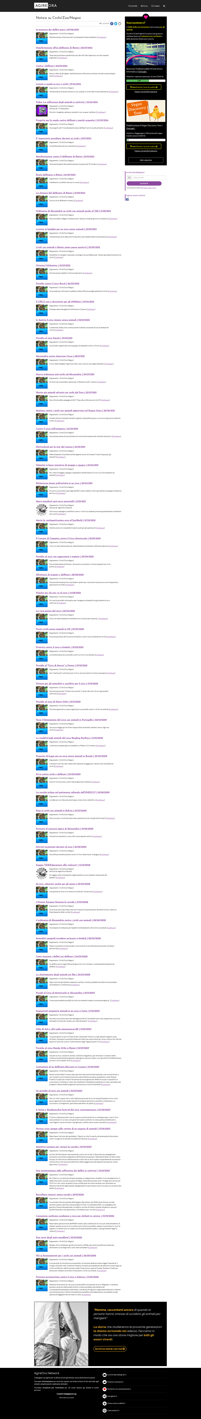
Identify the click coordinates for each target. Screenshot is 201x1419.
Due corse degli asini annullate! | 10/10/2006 (59, 1238)
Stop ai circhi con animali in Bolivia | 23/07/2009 (61, 811)
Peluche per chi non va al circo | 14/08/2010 (58, 593)
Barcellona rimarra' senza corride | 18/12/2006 (60, 1195)
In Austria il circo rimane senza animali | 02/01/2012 (63, 320)
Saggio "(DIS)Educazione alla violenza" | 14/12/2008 (63, 865)
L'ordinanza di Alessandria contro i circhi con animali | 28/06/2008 (71, 920)
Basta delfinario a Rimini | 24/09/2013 (56, 175)
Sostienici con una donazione (118, 1389)
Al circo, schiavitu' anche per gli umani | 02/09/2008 (63, 884)
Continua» (102, 37)
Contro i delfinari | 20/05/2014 (51, 66)
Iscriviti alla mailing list (116, 1375)
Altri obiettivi (146, 160)
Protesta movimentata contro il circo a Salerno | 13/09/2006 (67, 1277)
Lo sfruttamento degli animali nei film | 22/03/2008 (63, 975)
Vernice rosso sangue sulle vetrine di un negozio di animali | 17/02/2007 (73, 1129)
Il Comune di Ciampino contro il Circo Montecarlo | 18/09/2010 (68, 539)
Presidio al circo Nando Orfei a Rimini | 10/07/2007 (62, 1048)
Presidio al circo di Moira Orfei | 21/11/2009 (58, 702)
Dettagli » (142, 71)
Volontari (132, 6)
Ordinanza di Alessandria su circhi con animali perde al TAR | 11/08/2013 (73, 211)
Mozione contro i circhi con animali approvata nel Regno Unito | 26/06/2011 (75, 411)
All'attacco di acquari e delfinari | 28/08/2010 (60, 575)
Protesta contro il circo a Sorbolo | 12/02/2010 (60, 647)
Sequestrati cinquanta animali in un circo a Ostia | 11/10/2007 (68, 1011)
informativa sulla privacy (148, 188)
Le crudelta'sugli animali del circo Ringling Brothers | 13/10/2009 (69, 738)
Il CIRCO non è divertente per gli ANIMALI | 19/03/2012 (65, 302)
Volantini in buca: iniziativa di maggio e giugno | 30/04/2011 (67, 465)
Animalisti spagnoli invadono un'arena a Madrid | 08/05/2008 (68, 938)
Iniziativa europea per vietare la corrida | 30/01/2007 (64, 1147)
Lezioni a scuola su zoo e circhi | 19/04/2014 (58, 84)
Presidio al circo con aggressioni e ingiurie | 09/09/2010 (65, 557)
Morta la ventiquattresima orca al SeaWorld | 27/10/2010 (65, 520)
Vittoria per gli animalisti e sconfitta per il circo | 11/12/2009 (67, 684)
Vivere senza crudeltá (115, 1403)
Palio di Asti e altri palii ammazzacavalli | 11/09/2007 (63, 1029)
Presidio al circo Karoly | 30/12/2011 (54, 338)
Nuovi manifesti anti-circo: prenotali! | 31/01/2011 (61, 501)
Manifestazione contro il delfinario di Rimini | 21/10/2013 (65, 157)
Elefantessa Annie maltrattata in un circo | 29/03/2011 (64, 483)
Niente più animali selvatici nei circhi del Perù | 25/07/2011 (66, 393)
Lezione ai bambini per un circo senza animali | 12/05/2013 (66, 229)
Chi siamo (155, 6)
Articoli (144, 6)
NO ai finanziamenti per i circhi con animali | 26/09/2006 (66, 1256)
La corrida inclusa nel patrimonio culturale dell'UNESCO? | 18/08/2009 (73, 792)
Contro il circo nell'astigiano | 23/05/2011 (57, 429)
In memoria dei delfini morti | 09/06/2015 (57, 30)
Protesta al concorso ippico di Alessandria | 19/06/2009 (64, 829)
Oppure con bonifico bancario (146, 92)
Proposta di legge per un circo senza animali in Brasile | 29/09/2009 (71, 756)
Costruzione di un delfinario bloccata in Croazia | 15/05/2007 (67, 1067)
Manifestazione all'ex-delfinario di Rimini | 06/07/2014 (64, 48)
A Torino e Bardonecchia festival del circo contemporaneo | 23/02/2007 (73, 1110)
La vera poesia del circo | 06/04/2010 (55, 611)
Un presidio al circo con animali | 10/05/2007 (59, 1091)
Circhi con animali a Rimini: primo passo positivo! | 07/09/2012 (68, 247)
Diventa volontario (114, 1382)
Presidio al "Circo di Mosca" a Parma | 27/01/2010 (61, 666)
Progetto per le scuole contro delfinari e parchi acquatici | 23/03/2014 (72, 120)
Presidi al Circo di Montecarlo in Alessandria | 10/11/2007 (65, 993)
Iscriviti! (143, 183)
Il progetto (111, 1396)
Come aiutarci (112, 1410)
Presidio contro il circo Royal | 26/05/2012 (57, 284)
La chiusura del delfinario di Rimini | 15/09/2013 (60, 193)
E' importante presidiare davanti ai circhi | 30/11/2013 (63, 138)
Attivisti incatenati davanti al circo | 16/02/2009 (61, 847)
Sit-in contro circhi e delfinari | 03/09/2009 (58, 774)
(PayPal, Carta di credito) (143, 87)
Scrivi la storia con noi (109, 1348)
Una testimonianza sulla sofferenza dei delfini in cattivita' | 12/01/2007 (73, 1171)
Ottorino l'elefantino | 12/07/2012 (53, 266)
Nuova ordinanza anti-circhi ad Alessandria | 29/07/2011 (65, 374)
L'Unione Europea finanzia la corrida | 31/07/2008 (62, 902)
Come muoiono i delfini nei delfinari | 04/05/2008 (61, 957)
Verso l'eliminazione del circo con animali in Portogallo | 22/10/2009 (71, 720)
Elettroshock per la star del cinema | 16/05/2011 (60, 447)
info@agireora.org (69, 1394)
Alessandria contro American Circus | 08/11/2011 (60, 356)
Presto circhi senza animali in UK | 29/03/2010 (60, 629)
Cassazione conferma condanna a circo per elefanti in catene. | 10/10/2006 (75, 1216)
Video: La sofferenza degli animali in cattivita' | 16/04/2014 (67, 102)
